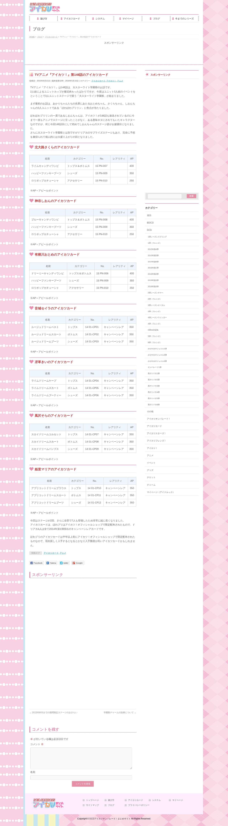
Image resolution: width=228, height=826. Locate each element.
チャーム (151, 485)
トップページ (92, 800)
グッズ (150, 470)
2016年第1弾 (153, 268)
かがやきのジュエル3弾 (157, 361)
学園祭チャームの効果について (120, 712)
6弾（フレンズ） (154, 342)
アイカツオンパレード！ (158, 419)
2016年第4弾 (153, 286)
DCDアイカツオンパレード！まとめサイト (110, 818)
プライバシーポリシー (138, 805)
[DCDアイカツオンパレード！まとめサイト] (44, 8)
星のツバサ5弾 (154, 398)
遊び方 (111, 800)
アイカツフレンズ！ (156, 440)
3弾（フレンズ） (154, 311)
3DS (149, 215)
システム (156, 800)
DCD (149, 230)
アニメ (120, 81)
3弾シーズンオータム (156, 305)
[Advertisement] (114, 55)
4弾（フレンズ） (154, 324)
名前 (32, 772)
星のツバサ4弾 (154, 392)
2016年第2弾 (153, 274)
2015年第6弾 (153, 262)
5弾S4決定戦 (153, 330)
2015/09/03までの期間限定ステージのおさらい (53, 712)
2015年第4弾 (153, 249)
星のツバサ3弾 (154, 386)
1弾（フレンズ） (154, 243)
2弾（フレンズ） (154, 299)
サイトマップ (92, 805)
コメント (36, 744)
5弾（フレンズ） (154, 336)
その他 (150, 411)
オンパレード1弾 (154, 367)
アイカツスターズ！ (156, 433)
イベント (151, 463)
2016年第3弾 (153, 280)
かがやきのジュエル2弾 (157, 355)
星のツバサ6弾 (154, 405)
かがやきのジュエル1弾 (157, 349)
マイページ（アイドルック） (161, 492)
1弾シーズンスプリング (157, 237)
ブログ (111, 805)
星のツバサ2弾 (154, 380)
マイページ (177, 800)
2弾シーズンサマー (155, 293)
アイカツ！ (111, 81)
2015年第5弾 (153, 255)
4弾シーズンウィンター (157, 317)
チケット (151, 477)
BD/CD (150, 223)
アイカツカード (98, 81)
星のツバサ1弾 (154, 373)
